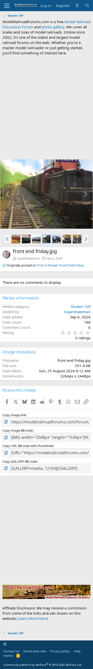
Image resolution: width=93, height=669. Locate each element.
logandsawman (28, 258)
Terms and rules (34, 651)
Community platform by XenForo (42, 665)
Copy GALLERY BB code (19, 461)
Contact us (11, 651)
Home (8, 655)
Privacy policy (60, 651)
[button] (7, 239)
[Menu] (7, 6)
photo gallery (53, 26)
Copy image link (14, 415)
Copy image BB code (17, 430)
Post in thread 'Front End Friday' (61, 265)
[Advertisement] (46, 107)
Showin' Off (81, 306)
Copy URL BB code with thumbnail (27, 446)
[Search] (87, 5)
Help (77, 651)
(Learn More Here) (32, 618)
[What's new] (77, 5)
